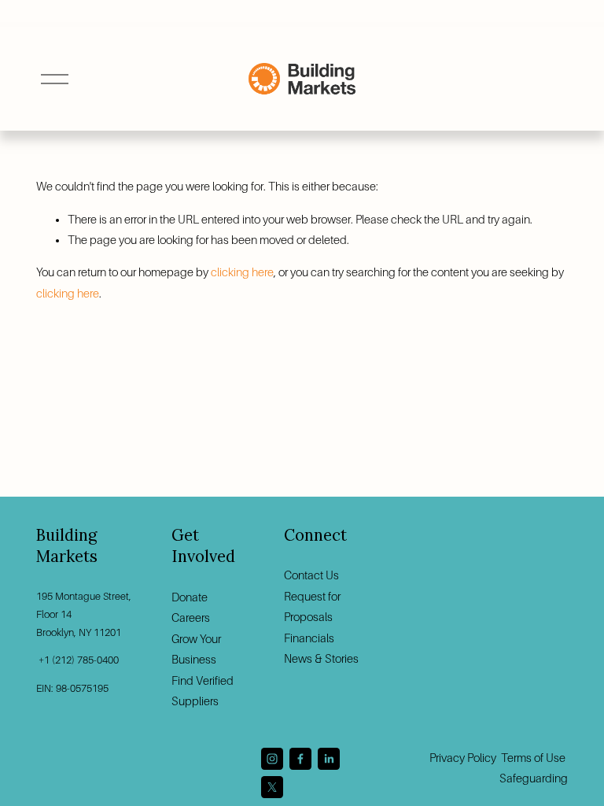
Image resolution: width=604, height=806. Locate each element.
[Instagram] (272, 759)
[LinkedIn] (329, 759)
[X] (272, 787)
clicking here (242, 272)
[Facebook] (300, 759)
